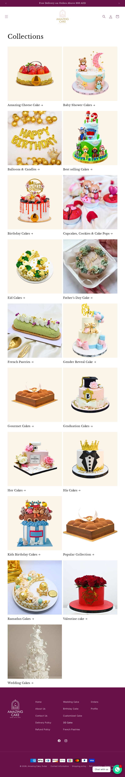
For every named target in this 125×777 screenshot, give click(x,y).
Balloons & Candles (22, 169)
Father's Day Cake (76, 298)
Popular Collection (77, 554)
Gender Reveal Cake (78, 362)
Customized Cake (72, 715)
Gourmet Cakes (19, 426)
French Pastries (19, 362)
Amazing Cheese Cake (24, 105)
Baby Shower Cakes (77, 105)
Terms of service (110, 769)
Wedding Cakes (19, 683)
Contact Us (41, 715)
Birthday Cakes (19, 233)
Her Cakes (15, 490)
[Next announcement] (119, 3)
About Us (40, 708)
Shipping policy (79, 766)
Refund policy (95, 766)
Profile (94, 708)
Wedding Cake (71, 702)
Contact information (60, 766)
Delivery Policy (43, 722)
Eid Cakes (15, 298)
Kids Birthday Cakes (22, 554)
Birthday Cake (71, 708)
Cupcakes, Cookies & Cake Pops (86, 233)
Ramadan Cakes (19, 619)
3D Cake (67, 722)
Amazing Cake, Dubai (37, 766)
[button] (6, 16)
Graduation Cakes (76, 426)
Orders (94, 702)
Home (38, 702)
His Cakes (70, 490)
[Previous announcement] (6, 3)
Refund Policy (42, 729)
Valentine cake (73, 619)
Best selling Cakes (76, 169)
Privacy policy (111, 766)
